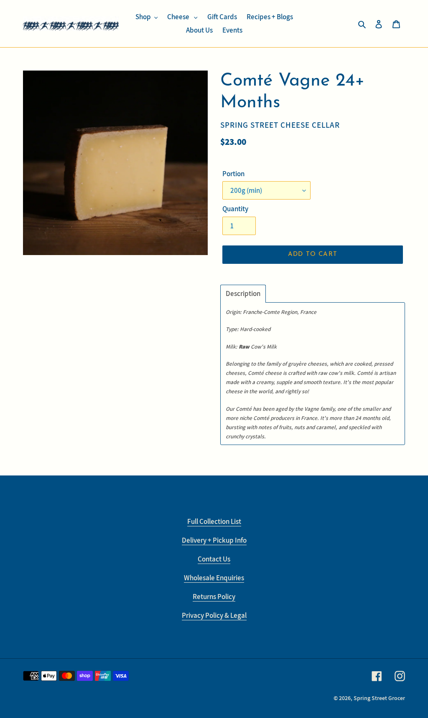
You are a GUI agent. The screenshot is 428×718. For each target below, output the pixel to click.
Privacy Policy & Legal (214, 615)
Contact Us (214, 559)
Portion (233, 173)
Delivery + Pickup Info (214, 540)
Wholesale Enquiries (214, 577)
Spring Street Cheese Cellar (280, 124)
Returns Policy (214, 596)
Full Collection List (214, 521)
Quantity (235, 208)
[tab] (243, 294)
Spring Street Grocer (379, 698)
